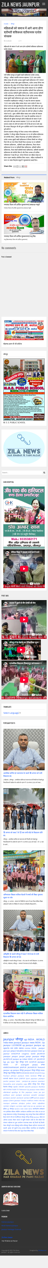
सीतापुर (10, 1087)
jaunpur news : (15, 1081)
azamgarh (25, 1064)
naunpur (6, 1103)
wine (30, 1109)
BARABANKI (25, 1073)
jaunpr (28, 1056)
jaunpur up (39, 1045)
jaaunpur (6, 1056)
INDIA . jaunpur (38, 1048)
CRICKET (21, 1087)
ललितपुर (25, 1125)
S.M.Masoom (42, 1250)
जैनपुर (33, 1070)
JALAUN (28, 1087)
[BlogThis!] (17, 166)
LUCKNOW (17, 1045)
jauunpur (35, 1056)
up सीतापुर (10, 1109)
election (27, 1051)
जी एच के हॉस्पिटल (16, 1117)
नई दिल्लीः (42, 1122)
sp (32, 1106)
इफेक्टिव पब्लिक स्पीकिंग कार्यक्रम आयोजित (19, 1111)
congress (25, 1054)
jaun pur (6, 1051)
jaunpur (8, 1039)
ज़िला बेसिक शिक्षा (29, 1131)
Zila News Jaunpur (7, 1237)
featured (41, 1067)
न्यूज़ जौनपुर (20, 1062)
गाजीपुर (15, 1114)
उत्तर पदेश (35, 1111)
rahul (34, 1103)
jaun (13, 1095)
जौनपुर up (41, 1076)
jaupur (42, 1098)
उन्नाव (43, 1064)
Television (23, 1089)
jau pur (42, 1092)
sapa (25, 1084)
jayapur (6, 1100)
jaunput (34, 1051)
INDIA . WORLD (36, 1039)
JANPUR (23, 1067)
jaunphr (34, 1095)
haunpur (6, 1076)
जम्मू (27, 1114)
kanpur (24, 1100)
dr (20, 1092)
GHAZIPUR (15, 1054)
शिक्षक (30, 1125)
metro (36, 1100)
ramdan (6, 1106)
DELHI (16, 1078)
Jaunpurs (34, 1087)
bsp (43, 1073)
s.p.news (19, 1106)
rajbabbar (41, 1103)
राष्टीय (21, 1125)
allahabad (6, 1092)
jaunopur (26, 1095)
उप (39, 1111)
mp (43, 1100)
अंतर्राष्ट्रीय (36, 1109)
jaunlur (5, 1081)
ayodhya (15, 1092)
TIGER (14, 1089)
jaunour (6, 1054)
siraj (28, 1106)
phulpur (22, 1103)
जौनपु (27, 1117)
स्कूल (22, 1131)
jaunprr (13, 1098)
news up (41, 1051)
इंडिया (29, 1084)
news (27, 1076)
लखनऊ (21, 1048)
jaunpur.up (26, 1081)
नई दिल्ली (35, 1122)
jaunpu (35, 1064)
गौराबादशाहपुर (21, 1114)
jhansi (11, 1100)
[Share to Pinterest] (26, 166)
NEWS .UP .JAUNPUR (36, 1059)
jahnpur (14, 1076)
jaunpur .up (7, 1070)
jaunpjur (42, 1095)
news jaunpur (14, 1042)
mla (40, 1100)
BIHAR (32, 1073)
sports (6, 1048)
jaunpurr (27, 1070)
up (25, 1039)
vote (22, 1109)
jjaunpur (17, 1100)
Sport (28, 1078)
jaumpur (42, 1078)
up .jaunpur (37, 1106)
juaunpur (41, 1081)
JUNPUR (22, 1078)
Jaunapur (41, 1062)
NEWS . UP (10, 1064)
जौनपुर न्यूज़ (7, 1073)
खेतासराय (9, 1114)
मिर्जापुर (13, 1073)
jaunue (36, 1098)
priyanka (19, 1084)
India (5, 1042)
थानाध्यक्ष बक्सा (27, 1122)
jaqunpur (34, 1078)
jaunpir (22, 1056)
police (28, 1103)
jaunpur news (28, 1042)
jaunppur (6, 1098)
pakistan (14, 1103)
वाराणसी (5, 1078)
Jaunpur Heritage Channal (11, 1229)
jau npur (11, 1062)
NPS (4, 1089)
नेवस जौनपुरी (7, 1125)
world (33, 1054)
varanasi (33, 1076)
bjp (4, 1062)
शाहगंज (18, 1073)
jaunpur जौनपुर (18, 1070)
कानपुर (42, 1056)
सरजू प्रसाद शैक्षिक (24, 1128)
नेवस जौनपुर (41, 1084)
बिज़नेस (5, 1087)
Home (6, 24)
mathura (30, 1100)
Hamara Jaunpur (7, 1222)
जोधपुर (23, 1117)
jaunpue (21, 1076)
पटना (26, 1062)
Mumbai (42, 1087)
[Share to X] (20, 166)
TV (18, 1089)
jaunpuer (20, 1098)
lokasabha (7, 1084)
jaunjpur (19, 1095)
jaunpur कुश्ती (29, 1098)
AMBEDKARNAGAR (11, 1067)
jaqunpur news (32, 1092)
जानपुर (30, 1114)
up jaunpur (27, 1045)
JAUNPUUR (7, 1059)
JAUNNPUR (32, 1067)
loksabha (20, 1051)
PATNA (9, 1089)
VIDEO (42, 1089)
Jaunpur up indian (20, 1059)
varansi (17, 1109)
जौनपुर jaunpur (34, 1117)
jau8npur (6, 1095)
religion (12, 1106)
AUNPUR (32, 1062)
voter (26, 1109)
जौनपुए (34, 1084)
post (13, 1084)
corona (27, 1048)
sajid (24, 1106)
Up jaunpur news (33, 1089)
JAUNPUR (41, 1054)
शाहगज (11, 1078)
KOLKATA (38, 1073)
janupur (15, 1056)
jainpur (13, 1051)
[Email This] (14, 166)
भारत (12, 1125)
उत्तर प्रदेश (14, 1048)
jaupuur (34, 1081)
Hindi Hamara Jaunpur (9, 1225)
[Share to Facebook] (23, 166)
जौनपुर (13, 24)
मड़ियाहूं (17, 1125)
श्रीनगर (35, 1125)
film (23, 1092)
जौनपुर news (40, 1070)
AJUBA (15, 1087)
